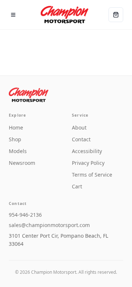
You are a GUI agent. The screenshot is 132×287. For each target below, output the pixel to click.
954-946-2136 (25, 214)
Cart (77, 186)
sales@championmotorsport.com (49, 225)
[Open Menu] (13, 14)
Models (18, 151)
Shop (15, 139)
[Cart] (116, 14)
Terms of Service (92, 174)
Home (16, 127)
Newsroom (22, 162)
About (79, 127)
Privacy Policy (88, 162)
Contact (81, 139)
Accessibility (87, 151)
